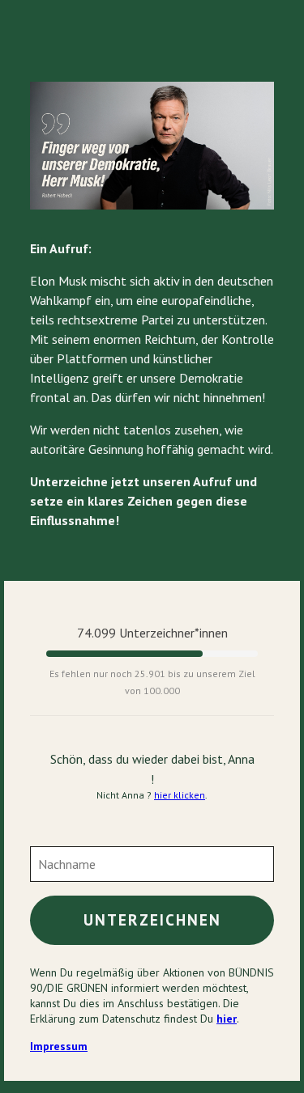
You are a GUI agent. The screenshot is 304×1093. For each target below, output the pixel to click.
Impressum (59, 1046)
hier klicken (179, 795)
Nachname (65, 854)
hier (226, 1018)
